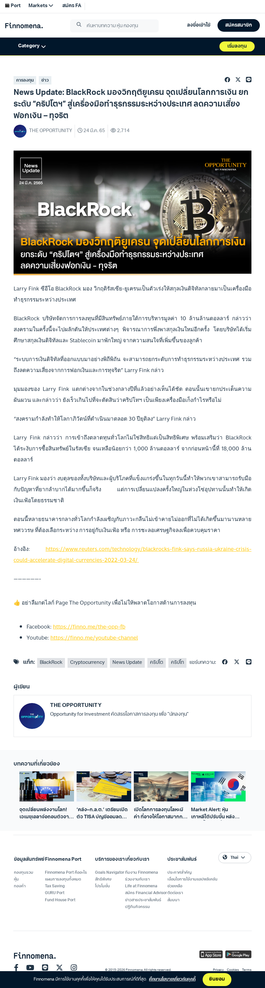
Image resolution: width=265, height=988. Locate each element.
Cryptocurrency (87, 662)
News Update (127, 662)
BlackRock (51, 662)
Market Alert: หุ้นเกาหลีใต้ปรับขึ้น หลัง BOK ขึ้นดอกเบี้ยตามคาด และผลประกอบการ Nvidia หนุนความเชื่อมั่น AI (217, 814)
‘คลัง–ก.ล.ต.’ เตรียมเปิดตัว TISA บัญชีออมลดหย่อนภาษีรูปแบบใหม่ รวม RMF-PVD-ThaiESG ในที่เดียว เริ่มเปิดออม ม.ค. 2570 (104, 814)
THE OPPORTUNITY (75, 705)
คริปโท (177, 662)
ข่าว (45, 80)
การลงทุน (25, 80)
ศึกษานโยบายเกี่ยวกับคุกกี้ (172, 979)
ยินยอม (217, 979)
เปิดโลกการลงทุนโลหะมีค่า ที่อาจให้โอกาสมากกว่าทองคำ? (161, 814)
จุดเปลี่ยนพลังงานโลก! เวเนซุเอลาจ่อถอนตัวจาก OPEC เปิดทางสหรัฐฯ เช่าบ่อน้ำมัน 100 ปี (46, 814)
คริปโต (156, 662)
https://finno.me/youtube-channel (94, 637)
